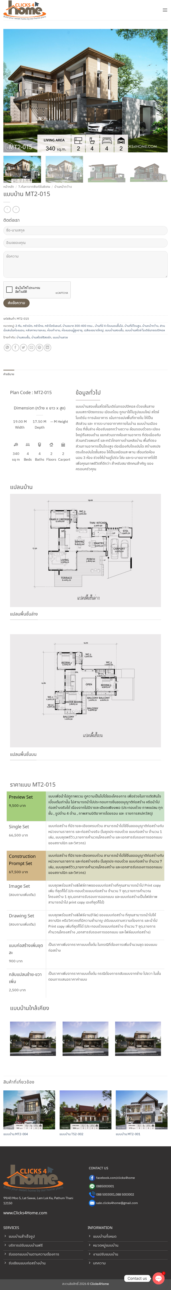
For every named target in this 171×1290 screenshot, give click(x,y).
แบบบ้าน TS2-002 (71, 1134)
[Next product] (7, 209)
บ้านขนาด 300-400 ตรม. (78, 326)
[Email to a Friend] (31, 347)
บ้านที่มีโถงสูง (132, 326)
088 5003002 (125, 1194)
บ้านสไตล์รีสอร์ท (41, 337)
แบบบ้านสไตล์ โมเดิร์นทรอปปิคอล (145, 330)
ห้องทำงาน (53, 330)
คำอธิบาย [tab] (8, 374)
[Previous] (12, 90)
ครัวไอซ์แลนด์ (53, 326)
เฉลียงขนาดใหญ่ (94, 330)
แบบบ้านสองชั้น (114, 330)
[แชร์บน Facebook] (15, 347)
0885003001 (105, 1186)
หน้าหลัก (8, 186)
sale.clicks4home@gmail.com (117, 1203)
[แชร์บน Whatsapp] (7, 347)
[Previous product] (15, 209)
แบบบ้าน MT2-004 (15, 1134)
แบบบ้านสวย (60, 337)
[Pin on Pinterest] (39, 347)
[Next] (159, 90)
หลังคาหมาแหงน (36, 330)
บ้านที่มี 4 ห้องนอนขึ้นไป (109, 326)
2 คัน (18, 326)
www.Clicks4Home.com (25, 1213)
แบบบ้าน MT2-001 (128, 1134)
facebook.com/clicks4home (115, 1178)
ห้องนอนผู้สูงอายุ (72, 330)
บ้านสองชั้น (23, 337)
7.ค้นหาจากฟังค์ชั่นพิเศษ (34, 186)
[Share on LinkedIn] (47, 347)
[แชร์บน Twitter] (23, 347)
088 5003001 (105, 1194)
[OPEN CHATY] (159, 1278)
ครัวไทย (38, 326)
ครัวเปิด (27, 326)
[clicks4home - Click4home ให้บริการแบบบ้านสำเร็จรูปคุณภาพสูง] (25, 10)
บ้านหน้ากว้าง (63, 186)
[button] (165, 9)
